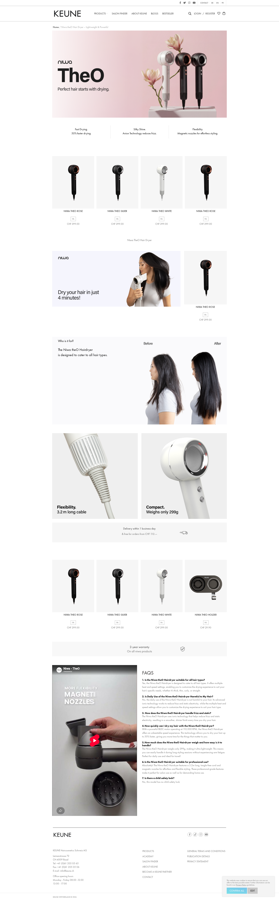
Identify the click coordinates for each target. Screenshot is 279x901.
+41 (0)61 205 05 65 (68, 863)
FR (223, 3)
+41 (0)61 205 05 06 (68, 867)
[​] (180, 3)
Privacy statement (197, 861)
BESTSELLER (168, 13)
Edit (252, 890)
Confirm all (237, 890)
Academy (147, 856)
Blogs (154, 13)
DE (212, 3)
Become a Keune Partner (157, 871)
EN (217, 3)
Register (210, 13)
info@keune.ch (67, 870)
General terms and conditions (206, 851)
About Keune (139, 13)
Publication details (198, 856)
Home (56, 27)
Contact (204, 3)
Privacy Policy (241, 885)
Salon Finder (119, 13)
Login (197, 13)
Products (100, 13)
